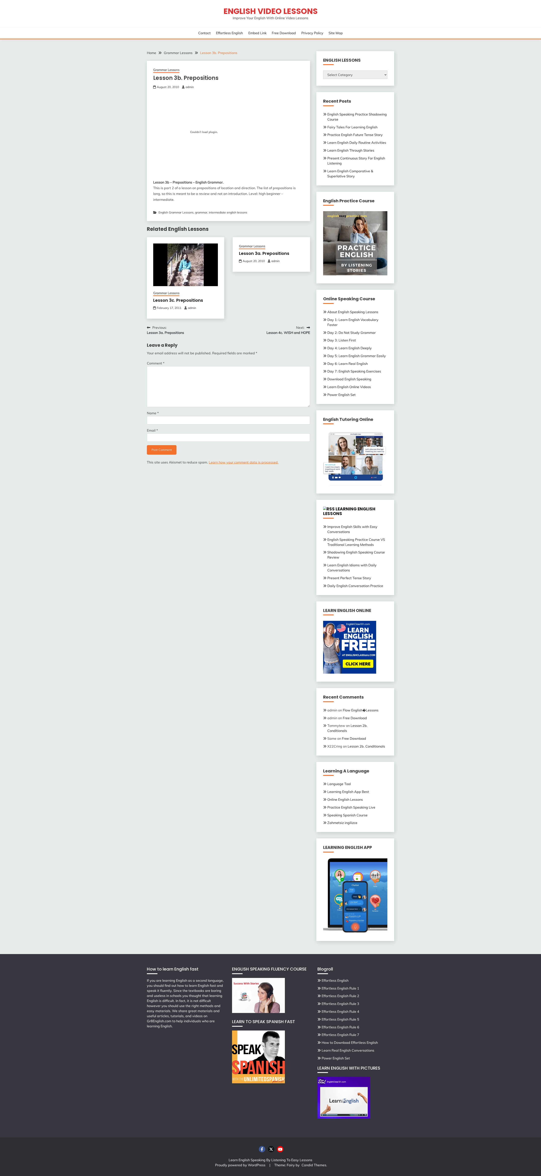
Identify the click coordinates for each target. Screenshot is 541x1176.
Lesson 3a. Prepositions (264, 253)
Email (152, 430)
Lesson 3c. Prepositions (178, 300)
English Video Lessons (271, 11)
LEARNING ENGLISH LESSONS (349, 511)
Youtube (280, 1149)
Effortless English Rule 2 (340, 996)
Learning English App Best (348, 792)
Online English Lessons (345, 799)
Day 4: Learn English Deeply (349, 348)
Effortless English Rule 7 (340, 1035)
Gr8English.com (159, 1021)
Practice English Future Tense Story (355, 135)
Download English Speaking (349, 379)
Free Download (284, 33)
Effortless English (229, 33)
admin (190, 87)
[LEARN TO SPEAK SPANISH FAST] (258, 1082)
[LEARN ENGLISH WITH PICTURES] (343, 1117)
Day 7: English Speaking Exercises (354, 371)
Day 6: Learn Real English (347, 364)
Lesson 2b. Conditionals (366, 746)
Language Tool (339, 784)
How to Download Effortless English (350, 1042)
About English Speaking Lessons (352, 312)
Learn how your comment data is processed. (244, 462)
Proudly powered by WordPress (240, 1165)
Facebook (262, 1149)
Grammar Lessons (166, 70)
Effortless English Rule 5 (340, 1019)
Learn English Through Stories (350, 150)
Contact (204, 33)
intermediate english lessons (228, 212)
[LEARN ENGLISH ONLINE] (349, 672)
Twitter (271, 1149)
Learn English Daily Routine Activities (356, 142)
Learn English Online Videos (349, 387)
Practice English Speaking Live (351, 807)
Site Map (336, 33)
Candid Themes (314, 1165)
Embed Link (257, 33)
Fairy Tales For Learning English (352, 127)
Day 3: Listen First (341, 340)
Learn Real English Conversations (348, 1050)
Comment (155, 363)
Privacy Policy (312, 33)
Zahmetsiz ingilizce (342, 823)
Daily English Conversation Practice (355, 586)
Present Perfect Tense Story (349, 578)
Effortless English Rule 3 (340, 1004)
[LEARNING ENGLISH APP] (355, 932)
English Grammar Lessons (176, 212)
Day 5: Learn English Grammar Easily (356, 356)
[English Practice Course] (355, 274)
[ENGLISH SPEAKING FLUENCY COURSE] (258, 1012)
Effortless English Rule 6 (340, 1027)
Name (153, 413)
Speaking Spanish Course (347, 815)
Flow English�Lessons (360, 710)
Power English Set (341, 395)
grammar (201, 212)
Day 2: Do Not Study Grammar (351, 332)
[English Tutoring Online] (355, 484)
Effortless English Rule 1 (340, 988)
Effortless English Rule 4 (340, 1011)
